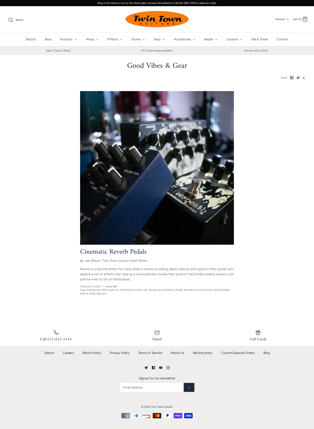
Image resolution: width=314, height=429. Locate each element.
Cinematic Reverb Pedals (113, 252)
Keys (157, 39)
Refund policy (203, 353)
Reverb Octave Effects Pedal (165, 289)
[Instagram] (168, 367)
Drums (136, 39)
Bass (48, 39)
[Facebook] (153, 367)
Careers (68, 353)
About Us (177, 353)
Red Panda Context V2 (133, 289)
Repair (209, 39)
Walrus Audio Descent (93, 293)
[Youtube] (160, 367)
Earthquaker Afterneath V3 (103, 289)
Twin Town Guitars (161, 406)
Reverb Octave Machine (198, 289)
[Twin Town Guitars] (157, 19)
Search (49, 353)
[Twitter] (146, 367)
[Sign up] (189, 387)
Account (280, 19)
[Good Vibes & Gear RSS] (303, 77)
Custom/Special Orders (238, 353)
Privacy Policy (120, 353)
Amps (90, 39)
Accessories (183, 39)
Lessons (232, 39)
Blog (266, 353)
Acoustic (66, 39)
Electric (31, 39)
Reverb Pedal (221, 289)
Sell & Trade (259, 39)
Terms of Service (150, 353)
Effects (113, 39)
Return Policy (91, 353)
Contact (282, 39)
